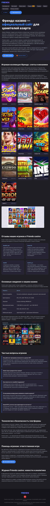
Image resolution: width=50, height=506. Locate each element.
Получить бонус (21, 55)
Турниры (39, 6)
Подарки (31, 6)
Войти (5, 12)
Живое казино (22, 6)
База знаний (14, 6)
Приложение (5, 8)
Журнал (45, 6)
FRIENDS (5, 2)
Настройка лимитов (8, 462)
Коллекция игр (6, 6)
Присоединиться (15, 12)
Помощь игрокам (14, 8)
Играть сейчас (8, 55)
